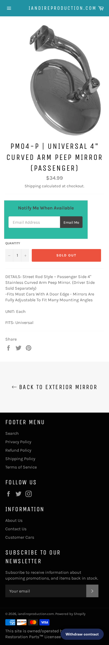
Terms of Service (21, 467)
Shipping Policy (20, 458)
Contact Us (15, 528)
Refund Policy (18, 450)
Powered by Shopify (70, 614)
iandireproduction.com (54, 8)
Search (12, 433)
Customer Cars (19, 537)
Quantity (12, 243)
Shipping (33, 186)
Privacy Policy (18, 441)
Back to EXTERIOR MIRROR (57, 387)
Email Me (71, 222)
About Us (13, 520)
